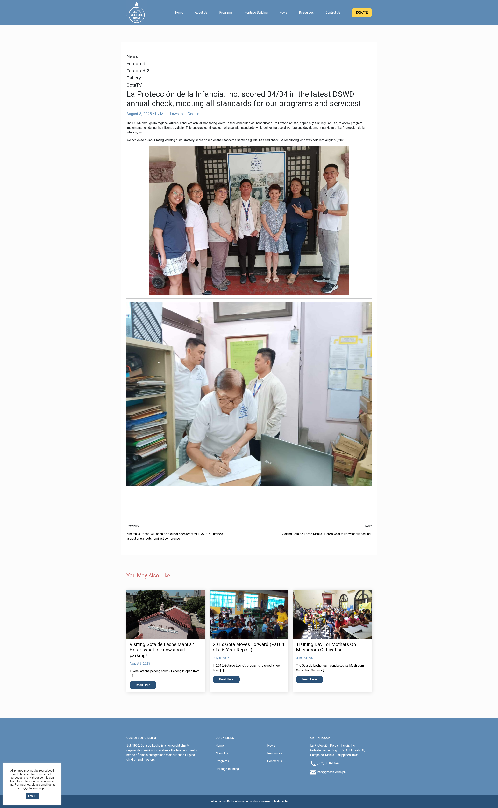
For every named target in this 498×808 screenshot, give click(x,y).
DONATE (362, 12)
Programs (226, 12)
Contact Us (333, 12)
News (283, 12)
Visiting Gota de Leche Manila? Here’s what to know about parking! (326, 534)
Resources (306, 12)
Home (179, 12)
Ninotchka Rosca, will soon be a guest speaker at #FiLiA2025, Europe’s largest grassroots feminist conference (174, 536)
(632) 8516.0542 (328, 763)
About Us (201, 12)
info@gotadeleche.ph (331, 772)
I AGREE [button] (32, 795)
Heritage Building (256, 12)
